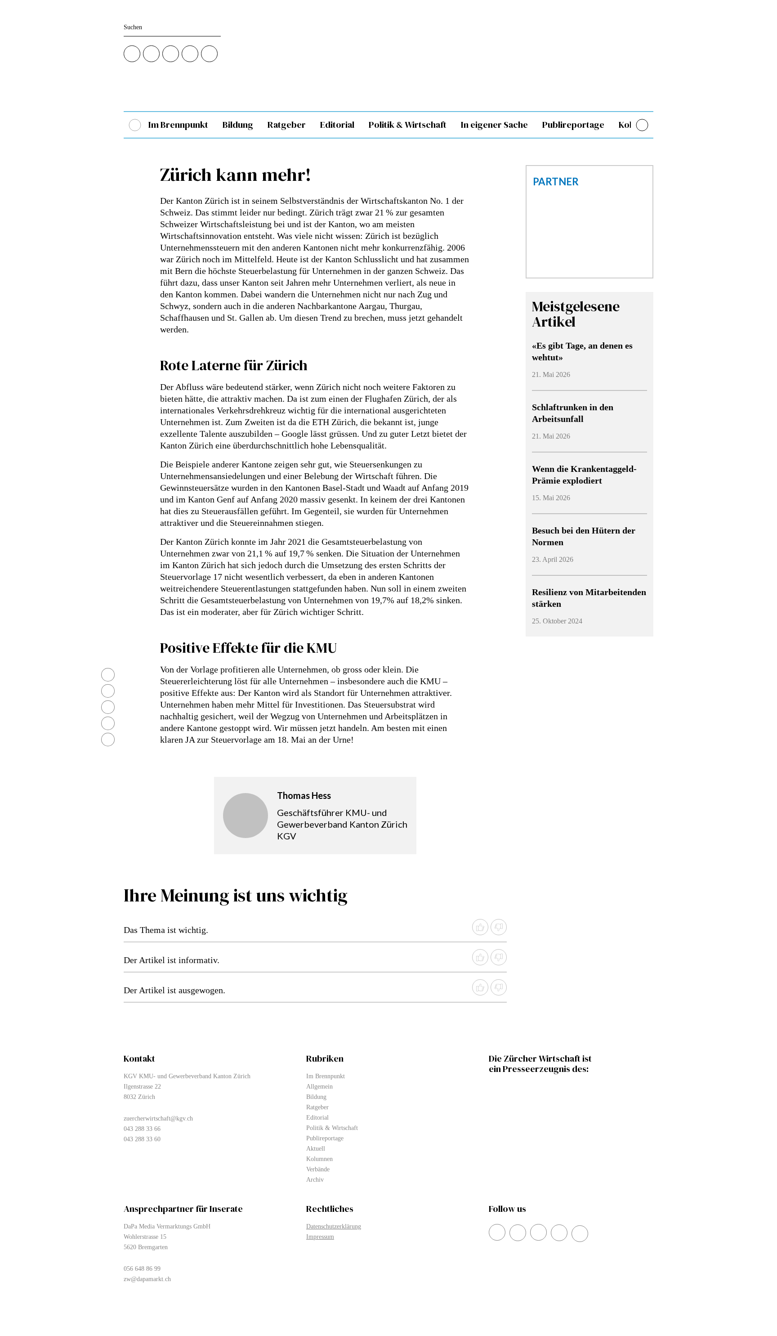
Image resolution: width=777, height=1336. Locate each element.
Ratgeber (287, 124)
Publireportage (573, 124)
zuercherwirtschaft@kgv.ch (158, 1118)
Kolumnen (319, 1159)
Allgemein (319, 1086)
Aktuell (315, 1148)
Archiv (315, 1179)
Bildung (238, 124)
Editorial (337, 124)
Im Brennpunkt (178, 124)
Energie (743, 124)
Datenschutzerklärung (333, 1226)
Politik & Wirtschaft (408, 124)
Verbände (693, 124)
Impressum (320, 1236)
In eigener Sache (494, 124)
